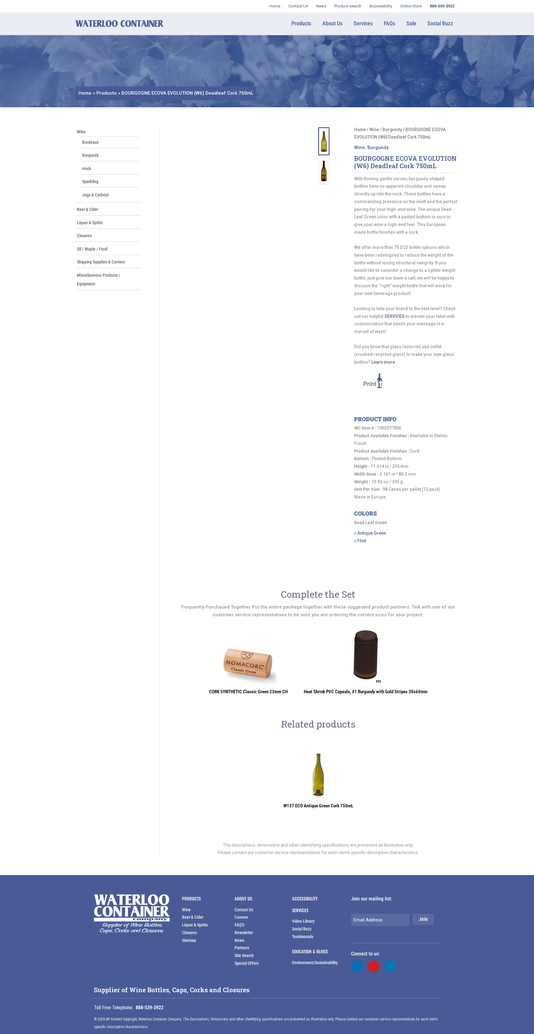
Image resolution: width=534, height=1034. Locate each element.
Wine (81, 131)
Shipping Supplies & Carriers (101, 261)
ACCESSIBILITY (305, 898)
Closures (84, 235)
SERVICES (394, 316)
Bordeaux (90, 142)
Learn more (383, 362)
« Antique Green (370, 533)
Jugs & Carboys (95, 194)
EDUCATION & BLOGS (310, 951)
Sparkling (90, 181)
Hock (86, 168)
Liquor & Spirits (90, 222)
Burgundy (90, 155)
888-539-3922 (149, 1008)
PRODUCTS (191, 898)
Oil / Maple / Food (92, 248)
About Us (243, 898)
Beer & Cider (87, 209)
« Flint (360, 540)
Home (360, 129)
